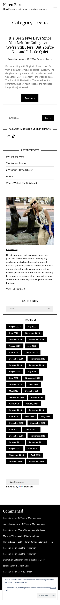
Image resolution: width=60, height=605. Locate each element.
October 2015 (15, 384)
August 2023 (15, 326)
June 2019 (13, 352)
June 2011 (32, 448)
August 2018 (15, 371)
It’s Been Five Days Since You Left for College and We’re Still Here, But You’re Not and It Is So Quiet (30, 45)
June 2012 (13, 429)
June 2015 (33, 384)
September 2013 (36, 410)
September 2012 (37, 423)
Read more (30, 98)
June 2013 (29, 416)
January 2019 (31, 352)
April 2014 (14, 403)
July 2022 (32, 326)
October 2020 (15, 339)
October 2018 (15, 365)
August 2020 (15, 346)
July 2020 (32, 346)
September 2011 (36, 442)
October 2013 (15, 410)
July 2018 (32, 371)
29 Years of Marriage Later (19, 169)
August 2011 (15, 448)
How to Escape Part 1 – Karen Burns (19, 542)
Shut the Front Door (27, 548)
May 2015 (13, 391)
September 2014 (16, 397)
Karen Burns (13, 4)
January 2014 (32, 403)
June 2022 (13, 333)
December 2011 (16, 435)
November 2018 (37, 358)
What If (10, 176)
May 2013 (45, 416)
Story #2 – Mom (46, 542)
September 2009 (36, 461)
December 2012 (16, 423)
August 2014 (37, 397)
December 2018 (16, 358)
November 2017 (32, 378)
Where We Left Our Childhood (21, 182)
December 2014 (32, 391)
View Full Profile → (15, 288)
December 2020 (32, 333)
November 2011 (37, 435)
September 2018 (36, 365)
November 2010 (16, 455)
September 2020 (36, 339)
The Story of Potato (16, 163)
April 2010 (35, 455)
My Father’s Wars (15, 156)
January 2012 (31, 429)
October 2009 (15, 461)
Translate (28, 486)
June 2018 (13, 378)
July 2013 (13, 416)
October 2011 (15, 442)
